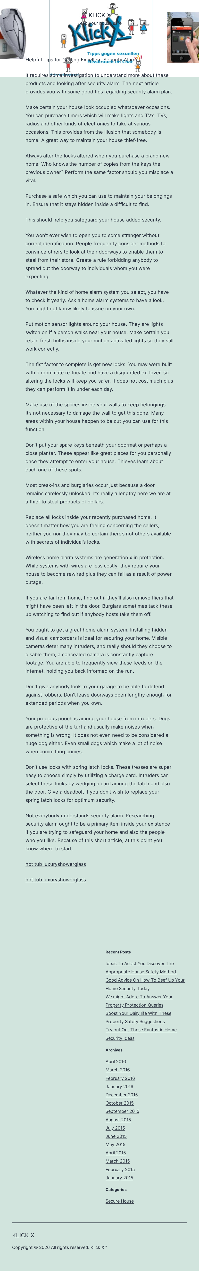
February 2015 (120, 1169)
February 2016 (120, 1078)
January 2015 (119, 1177)
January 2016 (119, 1086)
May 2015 (115, 1144)
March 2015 (118, 1161)
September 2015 (122, 1111)
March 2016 (118, 1069)
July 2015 (115, 1128)
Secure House (120, 1201)
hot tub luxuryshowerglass (55, 864)
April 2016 (116, 1061)
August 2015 (118, 1119)
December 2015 (122, 1094)
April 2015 (116, 1152)
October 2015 (120, 1103)
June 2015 (116, 1136)
